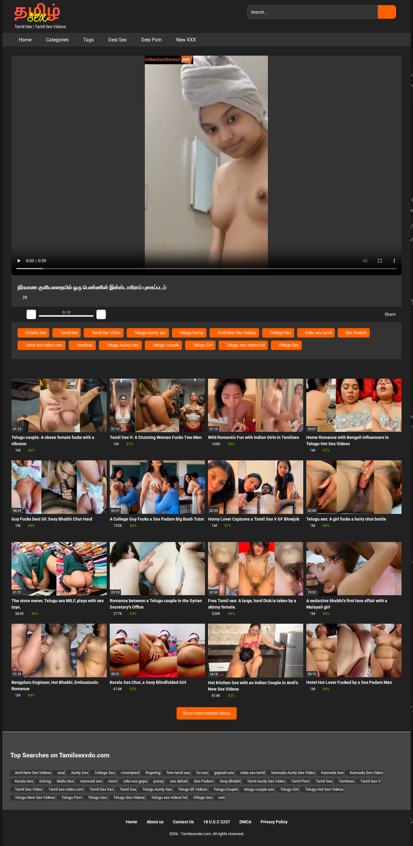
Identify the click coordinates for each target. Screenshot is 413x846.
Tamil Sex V (370, 781)
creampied (130, 772)
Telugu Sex (97, 797)
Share (389, 314)
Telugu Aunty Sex (122, 345)
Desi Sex (117, 40)
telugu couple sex (259, 789)
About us (155, 821)
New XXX (186, 40)
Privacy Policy (274, 821)
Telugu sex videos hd (245, 345)
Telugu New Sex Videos (35, 797)
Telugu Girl (202, 345)
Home (25, 40)
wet (221, 797)
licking (44, 781)
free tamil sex (178, 772)
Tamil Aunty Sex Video (266, 781)
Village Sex (288, 345)
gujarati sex (224, 772)
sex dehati (178, 781)
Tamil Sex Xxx (101, 789)
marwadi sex (91, 781)
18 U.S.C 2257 (216, 821)
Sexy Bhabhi (230, 781)
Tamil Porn (300, 781)
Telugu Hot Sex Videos (324, 789)
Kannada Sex (332, 772)
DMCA (245, 821)
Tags (88, 40)
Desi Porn (151, 40)
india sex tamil (318, 332)
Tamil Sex (68, 332)
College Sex (280, 332)
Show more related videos (207, 713)
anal (61, 772)
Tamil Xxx (128, 789)
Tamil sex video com (43, 345)
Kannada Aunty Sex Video (293, 772)
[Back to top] (393, 828)
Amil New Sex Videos (236, 332)
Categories (57, 40)
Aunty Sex (79, 772)
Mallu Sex (65, 781)
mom (112, 781)
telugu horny (191, 332)
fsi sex (202, 772)
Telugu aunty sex (150, 332)
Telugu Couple (165, 345)
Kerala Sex (24, 781)
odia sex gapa (135, 781)
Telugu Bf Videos (192, 789)
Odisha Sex (35, 332)
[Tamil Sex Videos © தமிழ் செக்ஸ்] (35, 12)
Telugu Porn (71, 797)
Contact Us (183, 821)
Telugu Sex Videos (129, 797)
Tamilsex (84, 345)
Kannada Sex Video (366, 772)
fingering (152, 772)
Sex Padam (356, 332)
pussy (158, 781)
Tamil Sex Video (106, 332)
